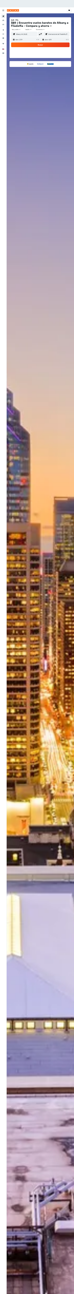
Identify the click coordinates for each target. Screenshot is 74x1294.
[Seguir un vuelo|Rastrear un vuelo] (3, 34)
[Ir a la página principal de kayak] (13, 10)
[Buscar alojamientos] (3, 20)
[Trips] (3, 44)
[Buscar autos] (3, 24)
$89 (13, 22)
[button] (3, 10)
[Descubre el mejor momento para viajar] (3, 38)
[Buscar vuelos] (3, 16)
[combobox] (40, 29)
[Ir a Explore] (3, 30)
